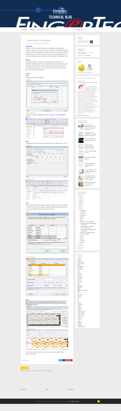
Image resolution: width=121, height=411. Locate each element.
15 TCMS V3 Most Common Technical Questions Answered (89, 146)
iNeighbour (80, 322)
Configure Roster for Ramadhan (87, 221)
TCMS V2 (80, 307)
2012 (80, 247)
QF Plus (79, 296)
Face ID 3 (80, 275)
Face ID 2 (80, 273)
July (81, 218)
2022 (80, 197)
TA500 (79, 305)
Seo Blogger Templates (74, 401)
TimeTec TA (80, 315)
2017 (80, 205)
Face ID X (80, 280)
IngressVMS (80, 286)
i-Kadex (79, 318)
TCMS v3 (80, 308)
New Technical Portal (43, 29)
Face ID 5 (80, 279)
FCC (78, 270)
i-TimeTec (80, 319)
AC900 (79, 259)
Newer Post (23, 389)
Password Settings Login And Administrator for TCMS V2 (90, 165)
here (91, 72)
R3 (78, 301)
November (82, 212)
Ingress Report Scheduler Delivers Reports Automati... (87, 233)
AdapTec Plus (81, 263)
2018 (80, 203)
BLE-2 (79, 265)
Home (47, 389)
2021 (80, 198)
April (81, 237)
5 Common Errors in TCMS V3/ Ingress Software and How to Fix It (91, 171)
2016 (80, 207)
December (82, 210)
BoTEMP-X (80, 268)
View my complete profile (83, 115)
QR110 (79, 297)
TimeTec (80, 310)
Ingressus (80, 287)
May (81, 235)
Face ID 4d (80, 277)
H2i (78, 283)
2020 (80, 200)
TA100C (79, 303)
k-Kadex (79, 324)
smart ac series (81, 326)
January (82, 242)
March (81, 239)
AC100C (79, 258)
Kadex (79, 289)
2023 (80, 195)
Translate (88, 55)
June (81, 220)
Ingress (79, 284)
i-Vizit (79, 321)
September (82, 215)
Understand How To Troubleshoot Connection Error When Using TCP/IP (90, 134)
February (82, 240)
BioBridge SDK (81, 266)
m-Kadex (80, 325)
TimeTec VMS (81, 317)
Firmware (80, 282)
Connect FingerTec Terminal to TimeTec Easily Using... (87, 227)
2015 (80, 208)
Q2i (78, 293)
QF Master (80, 294)
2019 (80, 202)
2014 (80, 244)
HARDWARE (32, 29)
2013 (80, 245)
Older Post (70, 389)
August (82, 217)
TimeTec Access (81, 311)
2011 (80, 248)
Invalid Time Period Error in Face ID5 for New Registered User (90, 184)
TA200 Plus (80, 304)
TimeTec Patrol (81, 314)
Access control (81, 262)
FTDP (79, 272)
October (82, 213)
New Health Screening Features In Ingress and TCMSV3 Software (90, 177)
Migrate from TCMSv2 (83, 290)
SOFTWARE (24, 29)
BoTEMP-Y (80, 269)
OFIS (79, 291)
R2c (78, 300)
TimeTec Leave (81, 312)
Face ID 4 (80, 276)
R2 (78, 298)
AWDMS (79, 261)
